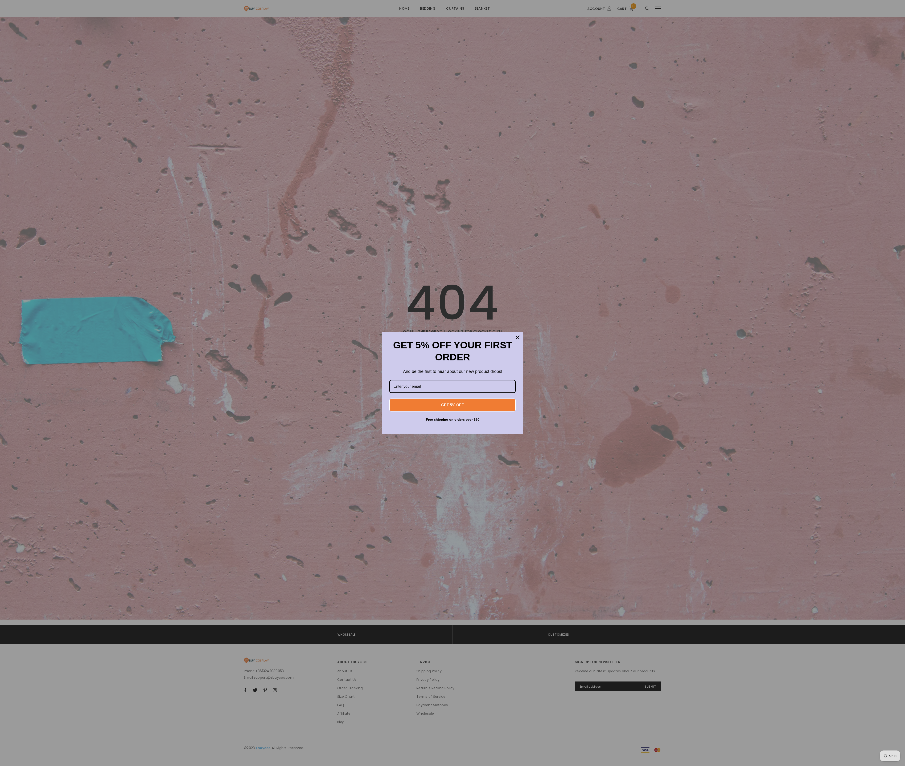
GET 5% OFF (452, 405)
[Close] (517, 337)
